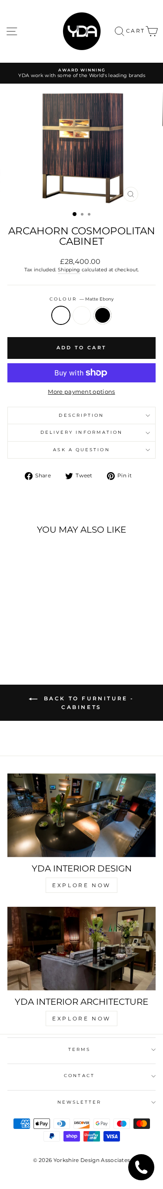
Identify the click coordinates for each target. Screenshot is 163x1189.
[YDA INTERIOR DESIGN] (81, 815)
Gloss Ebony (81, 315)
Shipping (69, 270)
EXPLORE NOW (81, 885)
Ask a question (81, 450)
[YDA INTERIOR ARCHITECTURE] (81, 948)
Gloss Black (102, 315)
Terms (79, 1049)
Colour (81, 299)
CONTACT (79, 1075)
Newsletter (79, 1102)
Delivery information (81, 432)
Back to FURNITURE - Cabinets (87, 702)
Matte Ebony (61, 315)
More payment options (81, 391)
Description (81, 415)
